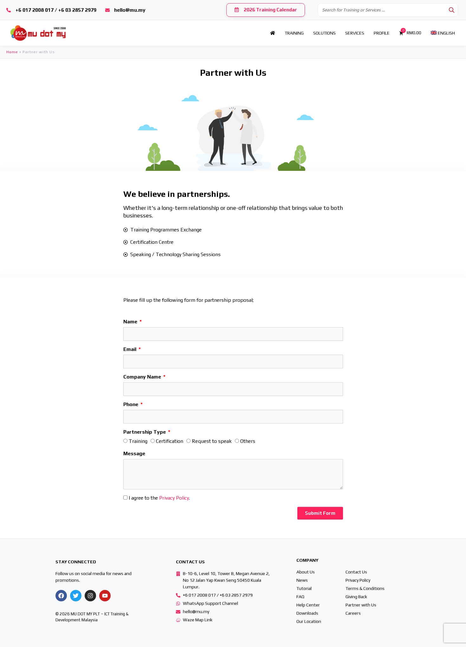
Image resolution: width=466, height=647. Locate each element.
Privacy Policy (174, 498)
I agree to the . (159, 498)
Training (138, 441)
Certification (169, 441)
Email (130, 349)
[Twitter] (75, 595)
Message (134, 453)
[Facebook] (61, 595)
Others (247, 441)
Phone (131, 404)
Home (12, 52)
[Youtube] (105, 595)
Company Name (142, 377)
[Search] (451, 9)
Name (131, 322)
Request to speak (212, 441)
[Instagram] (90, 595)
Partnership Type (145, 432)
